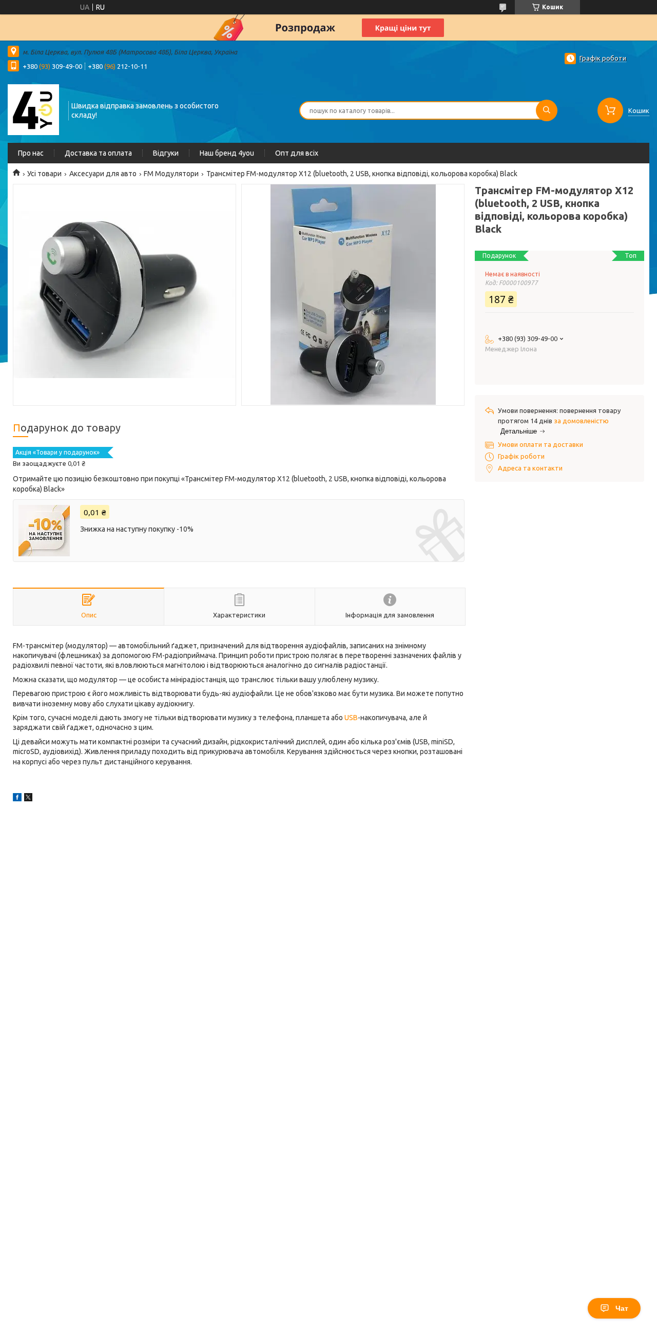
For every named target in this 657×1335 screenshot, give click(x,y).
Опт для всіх (296, 153)
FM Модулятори (171, 174)
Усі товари (44, 174)
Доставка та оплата (98, 153)
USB (351, 717)
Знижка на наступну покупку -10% (137, 529)
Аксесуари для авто (103, 174)
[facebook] (17, 799)
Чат (621, 1308)
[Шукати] (546, 110)
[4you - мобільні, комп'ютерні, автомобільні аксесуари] (33, 109)
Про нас (31, 153)
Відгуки (166, 153)
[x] (28, 799)
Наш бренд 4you (227, 153)
